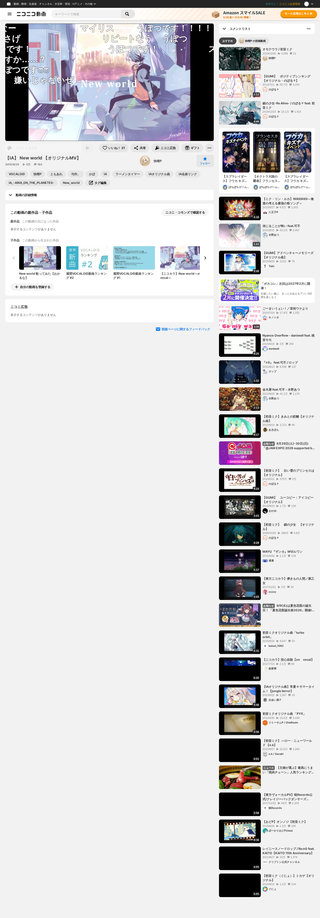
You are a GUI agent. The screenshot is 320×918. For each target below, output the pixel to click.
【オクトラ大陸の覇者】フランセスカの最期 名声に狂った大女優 (265, 178)
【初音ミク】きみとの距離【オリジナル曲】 (288, 419)
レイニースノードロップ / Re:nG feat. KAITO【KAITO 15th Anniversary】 (289, 851)
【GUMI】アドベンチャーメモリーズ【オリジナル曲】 (288, 255)
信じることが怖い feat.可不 (281, 226)
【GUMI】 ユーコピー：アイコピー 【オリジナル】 (289, 500)
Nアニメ (77, 4)
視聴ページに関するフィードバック (186, 369)
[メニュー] (209, 148)
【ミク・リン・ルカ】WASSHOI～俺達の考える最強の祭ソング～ (288, 201)
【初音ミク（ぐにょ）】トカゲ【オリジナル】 (288, 878)
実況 (67, 4)
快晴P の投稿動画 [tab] (255, 40)
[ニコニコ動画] (31, 14)
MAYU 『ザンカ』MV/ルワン (283, 551)
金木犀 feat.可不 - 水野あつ (281, 389)
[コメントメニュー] (308, 28)
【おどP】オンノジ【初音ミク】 (285, 821)
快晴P (158, 161)
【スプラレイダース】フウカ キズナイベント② (235, 178)
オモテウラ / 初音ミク (277, 49)
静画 (24, 4)
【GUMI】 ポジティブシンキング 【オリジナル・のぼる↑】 (288, 78)
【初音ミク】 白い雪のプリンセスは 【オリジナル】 (289, 473)
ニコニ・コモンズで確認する (185, 212)
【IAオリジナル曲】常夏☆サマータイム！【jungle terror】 (289, 689)
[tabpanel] (267, 472)
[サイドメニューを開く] (9, 14)
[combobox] (86, 14)
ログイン (271, 4)
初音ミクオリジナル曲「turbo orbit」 (283, 635)
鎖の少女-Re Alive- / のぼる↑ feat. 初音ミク (289, 105)
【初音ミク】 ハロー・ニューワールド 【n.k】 (287, 743)
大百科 (58, 4)
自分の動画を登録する (35, 287)
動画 (16, 4)
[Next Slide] (205, 257)
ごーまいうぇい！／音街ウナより (285, 308)
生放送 (33, 4)
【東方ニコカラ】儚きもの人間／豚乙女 (288, 581)
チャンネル (45, 4)
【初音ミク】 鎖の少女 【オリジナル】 (288, 527)
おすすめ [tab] (227, 40)
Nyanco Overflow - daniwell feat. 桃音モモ (289, 338)
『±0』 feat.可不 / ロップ (280, 362)
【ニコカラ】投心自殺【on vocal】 (288, 659)
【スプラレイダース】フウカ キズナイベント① (296, 178)
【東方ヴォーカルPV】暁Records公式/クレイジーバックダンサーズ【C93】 (288, 797)
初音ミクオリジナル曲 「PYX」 (284, 713)
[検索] (128, 14)
